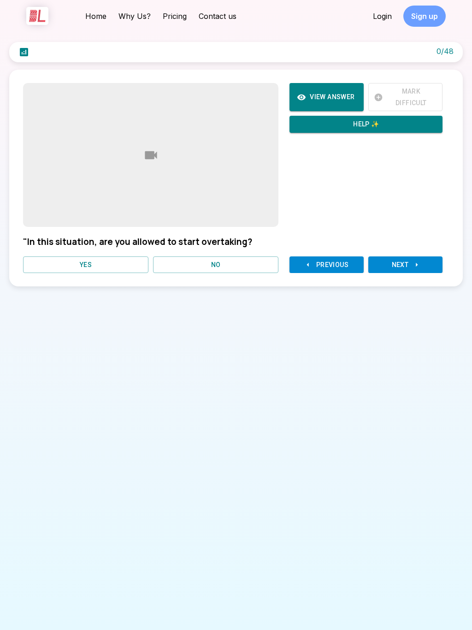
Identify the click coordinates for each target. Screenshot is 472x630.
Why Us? (134, 16)
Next (400, 264)
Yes (86, 264)
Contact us (217, 16)
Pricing (175, 16)
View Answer (332, 97)
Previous (332, 264)
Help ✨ (366, 124)
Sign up (424, 16)
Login (382, 16)
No (216, 264)
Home (95, 16)
